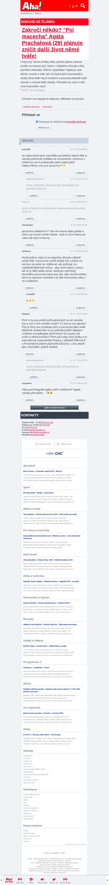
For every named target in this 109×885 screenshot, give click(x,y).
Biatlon (40, 493)
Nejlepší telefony (51, 581)
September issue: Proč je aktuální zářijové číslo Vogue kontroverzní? (47, 674)
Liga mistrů (49, 493)
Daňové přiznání (30, 603)
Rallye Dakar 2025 (46, 560)
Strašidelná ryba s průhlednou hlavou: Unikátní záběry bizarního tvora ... (48, 719)
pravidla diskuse (76, 121)
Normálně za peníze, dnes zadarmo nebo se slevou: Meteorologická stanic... (49, 588)
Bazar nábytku (28, 819)
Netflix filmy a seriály (57, 646)
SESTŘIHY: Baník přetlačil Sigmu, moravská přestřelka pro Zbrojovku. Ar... (49, 502)
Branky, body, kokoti (41, 735)
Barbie (25, 800)
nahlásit (29, 172)
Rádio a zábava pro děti (31, 836)
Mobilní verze (66, 444)
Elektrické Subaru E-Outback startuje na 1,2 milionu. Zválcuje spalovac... (48, 566)
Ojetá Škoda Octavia (30, 780)
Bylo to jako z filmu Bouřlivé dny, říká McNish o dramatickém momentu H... (48, 569)
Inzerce (47, 853)
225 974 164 (44, 425)
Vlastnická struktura (35, 871)
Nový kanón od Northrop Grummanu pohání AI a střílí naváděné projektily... (49, 590)
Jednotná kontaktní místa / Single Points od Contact (61, 871)
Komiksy (47, 713)
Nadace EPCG (64, 603)
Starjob (25, 830)
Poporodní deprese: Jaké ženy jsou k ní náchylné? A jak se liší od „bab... (48, 701)
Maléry (31, 882)
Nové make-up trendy (68, 514)
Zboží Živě (27, 758)
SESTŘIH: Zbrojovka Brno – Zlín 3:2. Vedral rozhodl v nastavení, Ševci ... (48, 741)
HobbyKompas (28, 772)
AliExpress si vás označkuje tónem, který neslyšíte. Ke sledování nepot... (48, 585)
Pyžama (26, 805)
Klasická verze (44, 444)
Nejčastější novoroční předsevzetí (37, 536)
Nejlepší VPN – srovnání (69, 581)
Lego (25, 802)
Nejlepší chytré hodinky (33, 581)
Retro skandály (65, 882)
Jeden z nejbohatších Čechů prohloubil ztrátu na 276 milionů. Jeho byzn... (48, 607)
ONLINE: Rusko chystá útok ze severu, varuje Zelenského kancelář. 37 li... (49, 475)
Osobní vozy (27, 761)
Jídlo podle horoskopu (68, 625)
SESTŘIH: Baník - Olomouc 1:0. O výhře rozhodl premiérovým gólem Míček (49, 738)
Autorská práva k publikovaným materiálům (54, 865)
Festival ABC (58, 713)
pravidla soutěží (37, 435)
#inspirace (27, 668)
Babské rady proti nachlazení (58, 689)
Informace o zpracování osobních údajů (42, 869)
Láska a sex (54, 882)
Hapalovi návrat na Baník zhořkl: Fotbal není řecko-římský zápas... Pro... (48, 496)
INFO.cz (59, 471)
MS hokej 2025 (29, 493)
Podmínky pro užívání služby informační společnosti (54, 867)
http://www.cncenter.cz (40, 432)
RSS (63, 853)
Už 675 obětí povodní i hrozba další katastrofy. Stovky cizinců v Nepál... (48, 480)
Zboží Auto (27, 777)
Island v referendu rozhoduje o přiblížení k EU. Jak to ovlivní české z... (47, 612)
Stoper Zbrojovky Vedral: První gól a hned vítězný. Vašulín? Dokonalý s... (48, 499)
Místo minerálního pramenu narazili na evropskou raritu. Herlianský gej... (48, 655)
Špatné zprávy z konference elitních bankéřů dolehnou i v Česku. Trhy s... (49, 609)
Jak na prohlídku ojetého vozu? (34, 769)
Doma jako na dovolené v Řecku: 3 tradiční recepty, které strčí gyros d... (48, 633)
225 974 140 (47, 422)
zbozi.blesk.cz (28, 766)
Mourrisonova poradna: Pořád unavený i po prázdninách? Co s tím (46, 717)
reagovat (80, 172)
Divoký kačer (42, 646)
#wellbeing (38, 668)
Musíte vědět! (42, 882)
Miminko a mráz (59, 536)
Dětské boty (27, 813)
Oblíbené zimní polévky (32, 625)
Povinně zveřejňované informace (54, 873)
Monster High (28, 797)
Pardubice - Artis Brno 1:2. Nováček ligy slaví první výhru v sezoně (46, 744)
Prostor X (27, 735)
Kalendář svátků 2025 (45, 471)
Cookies (60, 869)
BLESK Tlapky (29, 646)
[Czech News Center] (59, 453)
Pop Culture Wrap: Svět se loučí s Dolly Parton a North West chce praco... (48, 671)
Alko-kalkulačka (30, 560)
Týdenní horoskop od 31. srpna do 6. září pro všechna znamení (45, 542)
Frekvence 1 (27, 839)
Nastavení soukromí (72, 869)
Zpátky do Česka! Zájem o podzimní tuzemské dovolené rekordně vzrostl (48, 652)
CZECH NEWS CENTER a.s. (54, 859)
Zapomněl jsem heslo (32, 106)
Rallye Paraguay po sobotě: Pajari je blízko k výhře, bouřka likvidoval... (47, 564)
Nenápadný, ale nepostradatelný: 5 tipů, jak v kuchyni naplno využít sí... (48, 628)
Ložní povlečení (28, 816)
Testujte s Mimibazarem (31, 794)
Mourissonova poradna (32, 713)
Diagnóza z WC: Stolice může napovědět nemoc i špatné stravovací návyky (49, 695)
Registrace (47, 106)
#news (46, 668)
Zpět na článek (33, 90)
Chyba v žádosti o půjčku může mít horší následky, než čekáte (45, 518)
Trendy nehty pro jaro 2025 (47, 514)
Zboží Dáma (27, 764)
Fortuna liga (55, 735)
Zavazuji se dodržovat (62, 121)
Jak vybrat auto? (29, 782)
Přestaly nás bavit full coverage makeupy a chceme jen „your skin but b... (48, 677)
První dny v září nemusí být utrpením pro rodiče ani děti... (43, 547)
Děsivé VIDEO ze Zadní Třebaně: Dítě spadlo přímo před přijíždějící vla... (48, 523)
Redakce (55, 853)
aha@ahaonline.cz (37, 430)
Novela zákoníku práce (47, 603)
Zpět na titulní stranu (54, 407)
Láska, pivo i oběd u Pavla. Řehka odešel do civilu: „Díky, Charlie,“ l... (47, 521)
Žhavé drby (20, 882)
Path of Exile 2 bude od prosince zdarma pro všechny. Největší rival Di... (48, 722)
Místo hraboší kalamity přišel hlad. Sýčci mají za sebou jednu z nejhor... (47, 545)
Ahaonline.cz (26, 13)
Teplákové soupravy (30, 810)
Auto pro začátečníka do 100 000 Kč (35, 774)
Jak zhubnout (28, 514)
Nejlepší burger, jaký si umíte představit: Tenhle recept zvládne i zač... (47, 631)
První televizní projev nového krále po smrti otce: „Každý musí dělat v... (47, 478)
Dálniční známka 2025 (64, 560)
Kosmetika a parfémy (30, 808)
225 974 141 (31, 427)
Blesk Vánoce (29, 471)
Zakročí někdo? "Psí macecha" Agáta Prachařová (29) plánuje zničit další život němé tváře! (52, 43)
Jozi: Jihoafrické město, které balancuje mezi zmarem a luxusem (45, 650)
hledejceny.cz (28, 756)
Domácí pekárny (50, 625)
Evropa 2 (26, 841)
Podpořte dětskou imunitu (33, 689)
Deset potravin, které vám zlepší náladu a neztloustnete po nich (45, 698)
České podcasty (29, 833)
